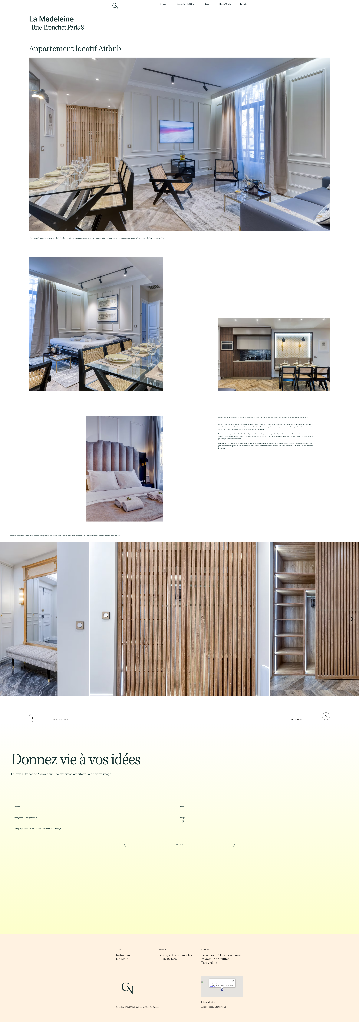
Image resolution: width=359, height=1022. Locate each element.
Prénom (16, 807)
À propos (163, 4)
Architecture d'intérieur (185, 4)
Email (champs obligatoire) (25, 818)
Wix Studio (154, 1007)
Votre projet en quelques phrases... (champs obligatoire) (37, 829)
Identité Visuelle (225, 4)
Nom (182, 807)
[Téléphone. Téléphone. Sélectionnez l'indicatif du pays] (184, 822)
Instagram (123, 955)
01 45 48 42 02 (168, 959)
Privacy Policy (208, 1002)
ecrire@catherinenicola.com (178, 955)
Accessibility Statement (213, 1006)
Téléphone (184, 818)
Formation (243, 4)
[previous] (32, 717)
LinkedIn (122, 959)
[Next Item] (352, 619)
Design (207, 4)
